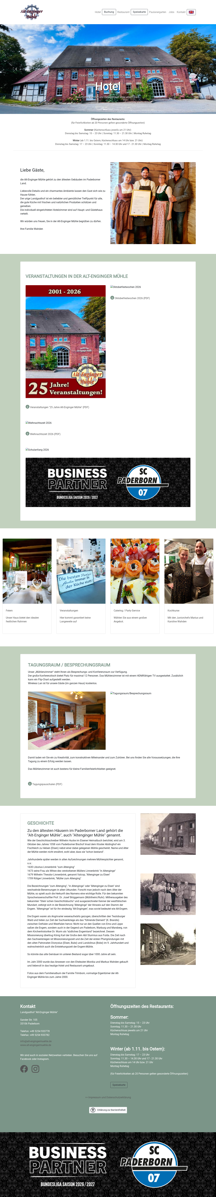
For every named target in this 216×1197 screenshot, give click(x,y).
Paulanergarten (157, 12)
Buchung (109, 11)
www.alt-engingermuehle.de (35, 1045)
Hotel (98, 12)
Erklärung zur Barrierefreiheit (111, 1110)
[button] (16, 69)
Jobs (171, 12)
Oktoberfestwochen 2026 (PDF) (132, 298)
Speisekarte (139, 11)
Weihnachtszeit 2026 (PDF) (45, 434)
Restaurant (123, 12)
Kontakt (181, 12)
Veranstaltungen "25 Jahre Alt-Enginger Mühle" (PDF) (59, 407)
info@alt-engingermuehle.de (36, 1041)
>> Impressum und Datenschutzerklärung (108, 1097)
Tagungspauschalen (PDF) (47, 784)
